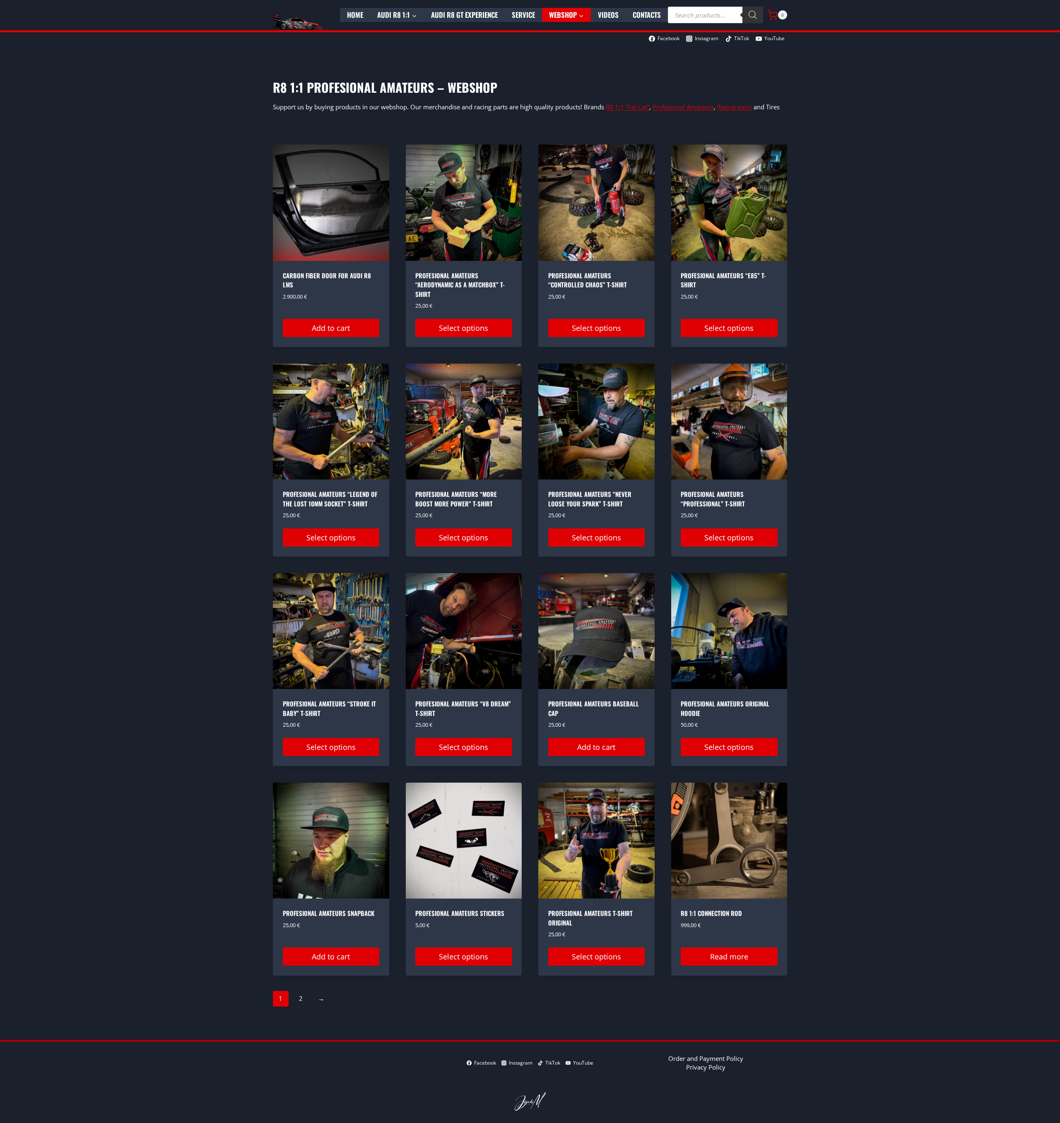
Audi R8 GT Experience (464, 15)
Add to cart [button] (331, 328)
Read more (729, 957)
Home (355, 15)
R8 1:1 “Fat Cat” (627, 107)
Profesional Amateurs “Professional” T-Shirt (713, 498)
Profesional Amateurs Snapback (328, 913)
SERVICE (523, 15)
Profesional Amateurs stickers (459, 913)
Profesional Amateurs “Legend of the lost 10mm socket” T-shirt (330, 498)
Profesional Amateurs (683, 107)
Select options (463, 328)
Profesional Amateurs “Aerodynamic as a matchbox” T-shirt (460, 285)
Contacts (647, 15)
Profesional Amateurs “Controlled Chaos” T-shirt (587, 280)
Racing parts (734, 107)
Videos (608, 15)
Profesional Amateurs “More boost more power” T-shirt (456, 498)
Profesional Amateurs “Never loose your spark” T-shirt (589, 498)
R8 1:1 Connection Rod (711, 913)
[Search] (752, 15)
